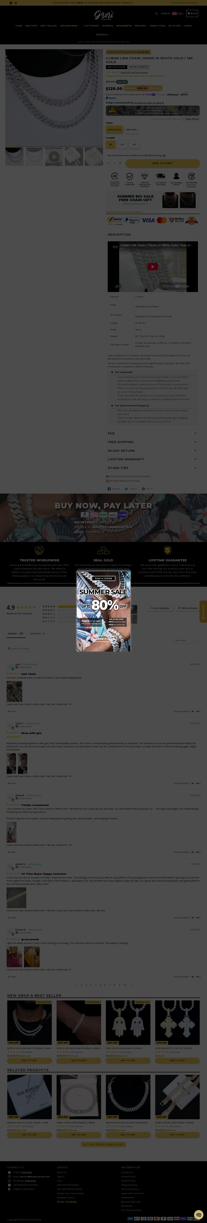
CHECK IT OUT (103, 637)
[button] (198, 1214)
